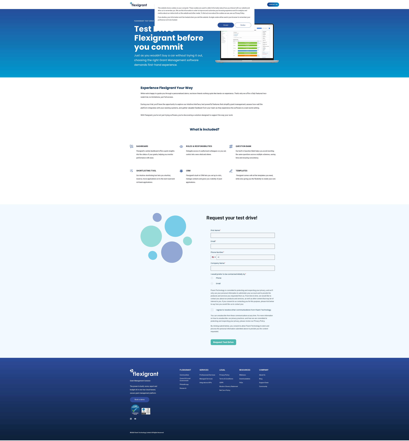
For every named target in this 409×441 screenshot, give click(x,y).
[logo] (144, 373)
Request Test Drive (223, 342)
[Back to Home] (138, 4)
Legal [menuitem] (222, 370)
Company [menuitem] (263, 370)
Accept (225, 25)
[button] (404, 436)
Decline (243, 25)
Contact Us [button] (273, 4)
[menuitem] (188, 371)
